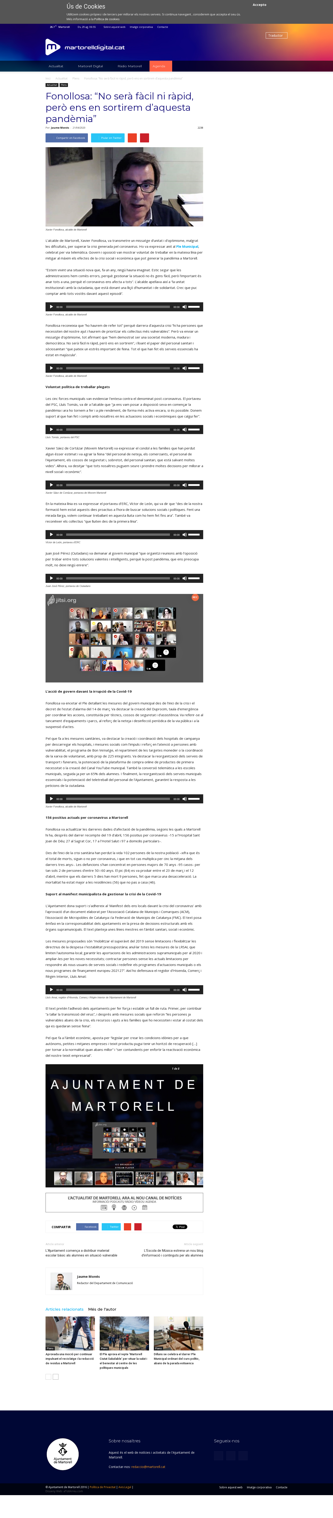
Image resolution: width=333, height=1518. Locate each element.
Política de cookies (107, 19)
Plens (64, 84)
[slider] (194, 306)
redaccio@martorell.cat (148, 1467)
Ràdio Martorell (130, 66)
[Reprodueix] (51, 307)
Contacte (162, 27)
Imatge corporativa (141, 27)
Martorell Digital (90, 66)
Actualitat (56, 66)
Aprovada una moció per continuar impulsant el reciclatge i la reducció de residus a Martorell (70, 1358)
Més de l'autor (102, 1309)
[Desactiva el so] (184, 307)
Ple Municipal (187, 246)
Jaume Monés (60, 127)
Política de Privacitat (103, 1487)
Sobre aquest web (114, 27)
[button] (282, 66)
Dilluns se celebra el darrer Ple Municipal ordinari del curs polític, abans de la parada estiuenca (176, 1358)
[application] (124, 306)
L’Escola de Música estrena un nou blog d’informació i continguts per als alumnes (172, 1253)
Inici (48, 78)
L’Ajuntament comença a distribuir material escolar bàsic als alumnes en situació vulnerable (81, 1253)
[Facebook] (269, 27)
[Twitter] (276, 27)
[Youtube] (284, 27)
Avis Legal (124, 1487)
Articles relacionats (65, 1309)
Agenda (159, 66)
